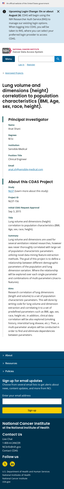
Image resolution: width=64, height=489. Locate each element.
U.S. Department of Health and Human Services (26, 471)
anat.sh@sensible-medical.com (25, 169)
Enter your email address (16, 395)
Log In (21, 64)
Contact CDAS (10, 450)
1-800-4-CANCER (11, 443)
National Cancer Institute (14, 478)
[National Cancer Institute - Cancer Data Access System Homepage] (32, 51)
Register (31, 64)
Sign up (32, 410)
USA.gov (6, 481)
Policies (9, 371)
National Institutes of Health (16, 475)
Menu (8, 59)
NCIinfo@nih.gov (11, 446)
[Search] (58, 59)
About (8, 355)
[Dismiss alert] (58, 11)
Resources (11, 363)
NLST (11, 191)
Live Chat (7, 439)
